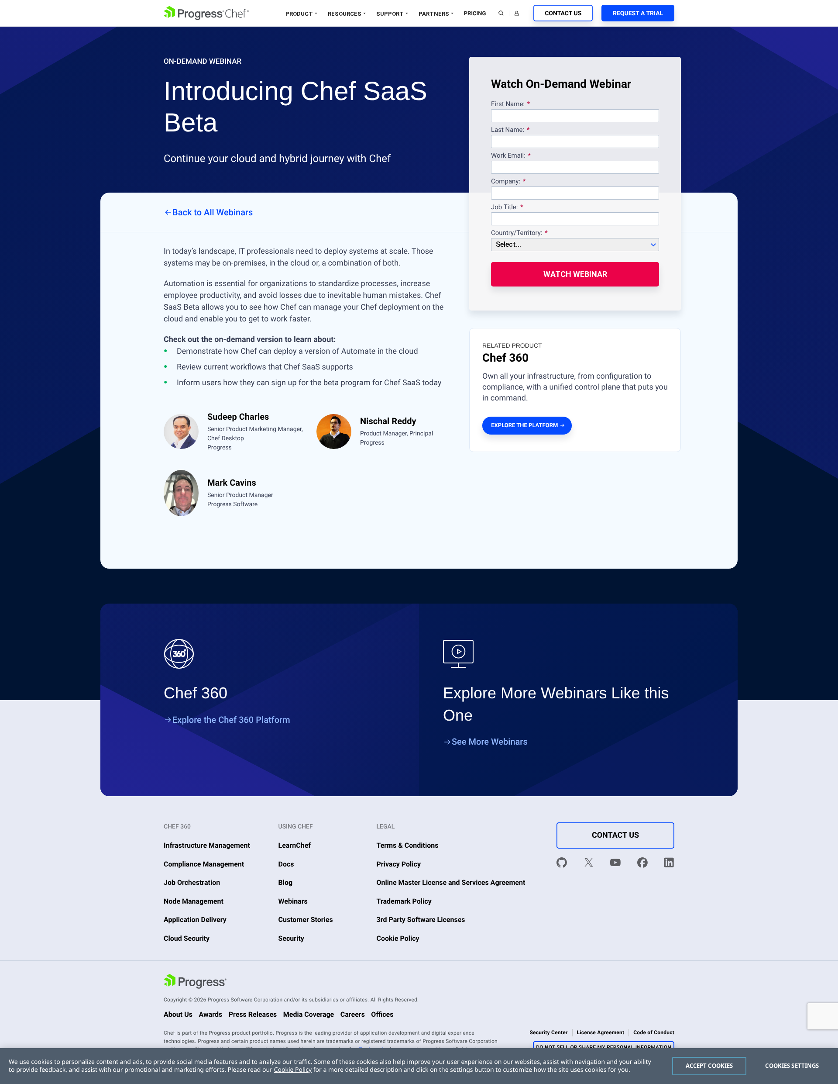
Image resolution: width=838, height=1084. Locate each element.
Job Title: (504, 207)
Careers (352, 1014)
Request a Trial (638, 13)
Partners (434, 13)
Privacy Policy (399, 864)
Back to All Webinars (212, 212)
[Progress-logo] (195, 982)
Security (291, 938)
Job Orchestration (192, 882)
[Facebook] (642, 864)
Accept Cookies (709, 1066)
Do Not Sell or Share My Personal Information (603, 1047)
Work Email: (509, 155)
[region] (419, 1066)
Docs (286, 864)
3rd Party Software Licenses (421, 919)
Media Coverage (308, 1014)
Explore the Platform (524, 425)
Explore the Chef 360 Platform (231, 720)
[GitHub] (561, 864)
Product (299, 13)
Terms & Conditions (408, 845)
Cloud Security (187, 938)
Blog (285, 882)
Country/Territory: (517, 233)
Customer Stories (305, 919)
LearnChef (294, 845)
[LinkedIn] (669, 864)
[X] (589, 864)
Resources (344, 13)
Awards (210, 1014)
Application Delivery (195, 919)
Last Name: (507, 130)
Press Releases (253, 1014)
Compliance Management (204, 864)
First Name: (508, 104)
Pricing (475, 13)
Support (390, 13)
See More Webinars (490, 741)
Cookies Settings (792, 1066)
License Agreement (601, 1032)
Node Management (193, 901)
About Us (178, 1014)
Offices (382, 1014)
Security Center (548, 1032)
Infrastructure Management (207, 845)
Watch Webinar (575, 274)
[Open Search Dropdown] (501, 13)
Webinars (293, 901)
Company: (505, 181)
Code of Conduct (653, 1032)
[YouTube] (615, 864)
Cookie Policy (398, 938)
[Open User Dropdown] (517, 13)
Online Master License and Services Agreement (451, 882)
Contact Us (563, 13)
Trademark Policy (404, 901)
